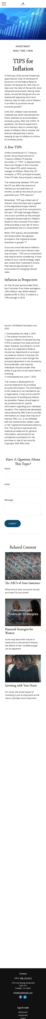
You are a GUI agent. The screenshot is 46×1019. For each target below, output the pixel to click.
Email (7, 484)
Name (7, 468)
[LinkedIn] (25, 997)
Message (8, 500)
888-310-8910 (26, 978)
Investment (23, 1015)
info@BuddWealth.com (23, 993)
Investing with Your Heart (21, 685)
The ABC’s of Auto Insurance (22, 583)
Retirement (23, 1012)
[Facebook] (20, 997)
